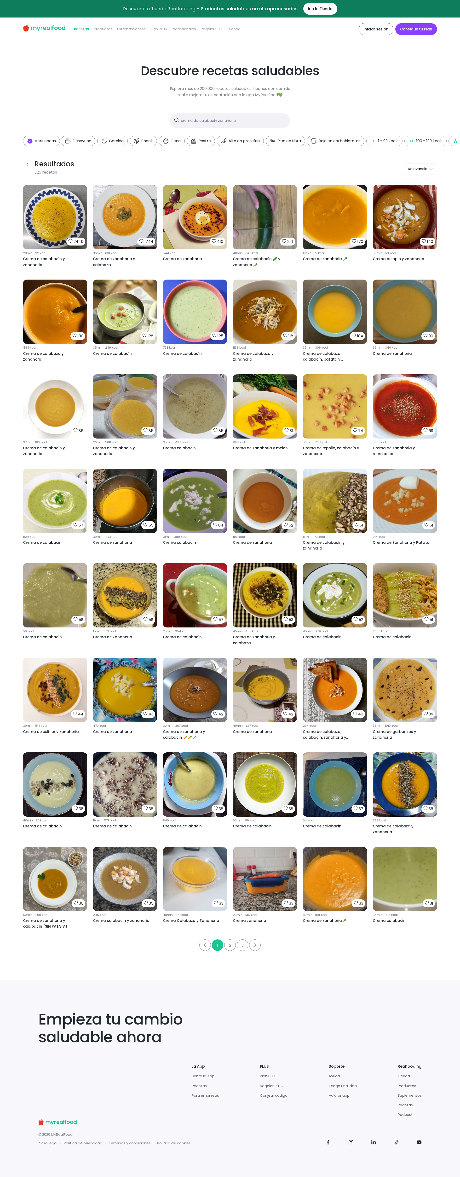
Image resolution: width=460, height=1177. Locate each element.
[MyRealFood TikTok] (396, 1143)
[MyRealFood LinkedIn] (373, 1143)
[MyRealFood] (44, 29)
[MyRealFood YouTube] (419, 1143)
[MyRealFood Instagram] (351, 1143)
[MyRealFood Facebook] (328, 1143)
